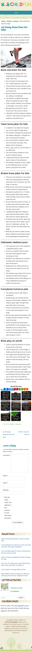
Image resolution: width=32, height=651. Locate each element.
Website (5, 490)
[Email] (21, 389)
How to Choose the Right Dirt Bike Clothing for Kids (15, 558)
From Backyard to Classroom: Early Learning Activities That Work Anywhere (16, 546)
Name (5, 475)
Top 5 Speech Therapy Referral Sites (13, 569)
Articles (9, 21)
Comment (7, 455)
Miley (12, 424)
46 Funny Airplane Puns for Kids (9, 434)
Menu (16, 12)
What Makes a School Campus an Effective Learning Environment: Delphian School (15, 574)
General (15, 21)
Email (5, 483)
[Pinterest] (16, 389)
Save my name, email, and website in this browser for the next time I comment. (8, 507)
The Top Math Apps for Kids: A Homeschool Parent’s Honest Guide (15, 552)
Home (3, 21)
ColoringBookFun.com (21, 605)
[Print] (26, 389)
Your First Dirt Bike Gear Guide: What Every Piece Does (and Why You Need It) (15, 564)
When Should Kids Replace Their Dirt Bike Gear (15, 540)
